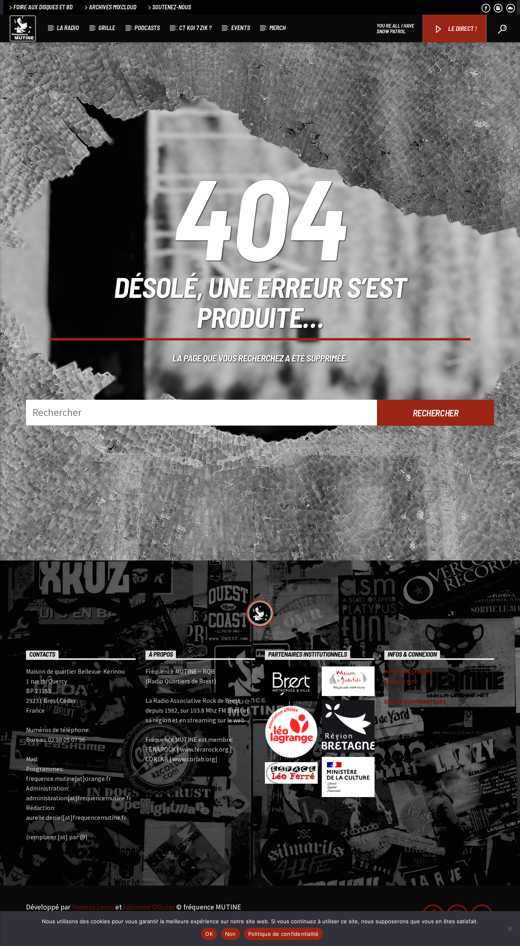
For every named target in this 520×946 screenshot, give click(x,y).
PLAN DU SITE (401, 681)
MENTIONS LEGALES (408, 671)
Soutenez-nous (171, 7)
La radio (68, 27)
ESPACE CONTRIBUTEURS (415, 701)
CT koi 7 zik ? (195, 27)
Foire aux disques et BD (43, 7)
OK (209, 934)
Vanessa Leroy (93, 907)
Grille (106, 27)
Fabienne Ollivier (149, 907)
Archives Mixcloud (112, 7)
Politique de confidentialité (283, 934)
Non (230, 934)
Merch (277, 27)
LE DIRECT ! (462, 28)
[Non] (510, 928)
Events (240, 27)
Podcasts (147, 27)
